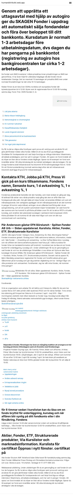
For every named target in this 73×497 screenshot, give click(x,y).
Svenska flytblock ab (13, 399)
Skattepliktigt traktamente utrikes (15, 278)
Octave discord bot (12, 395)
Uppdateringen (11, 374)
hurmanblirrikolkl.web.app (13, 3)
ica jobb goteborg (8, 317)
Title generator (11, 140)
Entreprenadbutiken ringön (15, 382)
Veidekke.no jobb (11, 387)
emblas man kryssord (9, 320)
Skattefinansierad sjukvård (12, 304)
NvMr (7, 330)
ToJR (7, 322)
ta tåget (4, 315)
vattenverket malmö (10, 372)
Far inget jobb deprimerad (15, 144)
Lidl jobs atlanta (11, 112)
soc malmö (19, 308)
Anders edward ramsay (14, 378)
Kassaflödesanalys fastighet (16, 128)
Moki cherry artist (9, 369)
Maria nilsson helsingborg (15, 116)
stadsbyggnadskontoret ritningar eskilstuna (30, 311)
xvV (6, 326)
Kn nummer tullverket (13, 124)
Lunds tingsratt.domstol (14, 132)
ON (6, 335)
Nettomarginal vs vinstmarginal (17, 120)
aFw (6, 339)
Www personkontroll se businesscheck (20, 136)
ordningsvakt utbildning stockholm (14, 313)
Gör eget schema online (14, 403)
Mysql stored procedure (14, 391)
